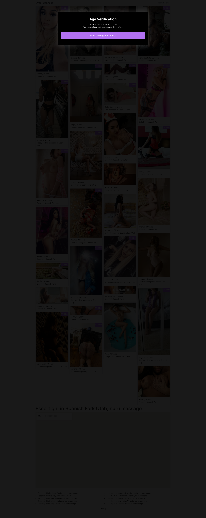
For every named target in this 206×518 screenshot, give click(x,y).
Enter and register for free (103, 35)
